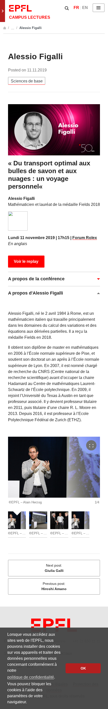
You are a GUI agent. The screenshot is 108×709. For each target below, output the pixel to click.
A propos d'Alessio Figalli (35, 293)
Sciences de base (27, 81)
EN (85, 7)
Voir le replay (26, 261)
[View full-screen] (91, 445)
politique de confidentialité (30, 677)
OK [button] (83, 668)
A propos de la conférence (36, 278)
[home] (5, 28)
